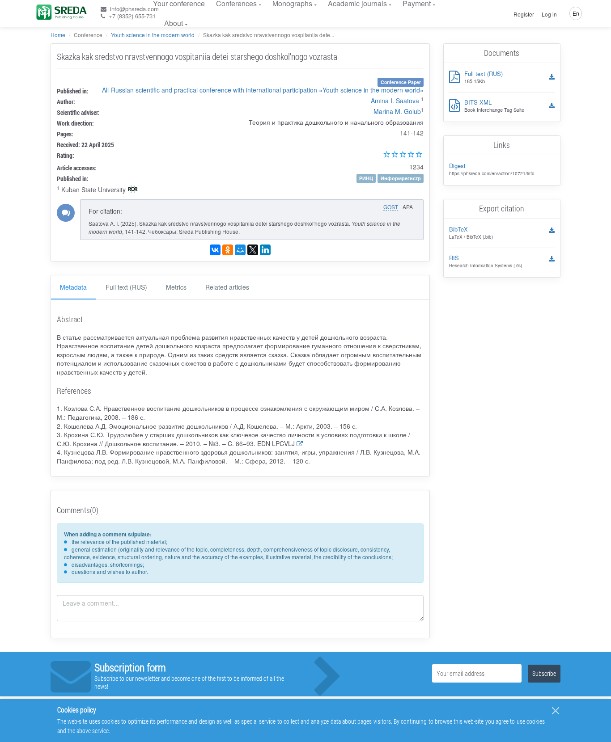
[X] (252, 250)
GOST (390, 207)
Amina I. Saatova (395, 100)
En (576, 13)
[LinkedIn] (265, 250)
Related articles (227, 286)
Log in (549, 14)
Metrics (176, 286)
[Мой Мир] (240, 250)
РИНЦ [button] (366, 178)
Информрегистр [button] (401, 178)
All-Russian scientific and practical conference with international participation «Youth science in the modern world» (263, 89)
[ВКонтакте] (215, 250)
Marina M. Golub (397, 111)
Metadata (73, 286)
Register (523, 14)
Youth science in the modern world (153, 34)
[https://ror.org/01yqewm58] (133, 190)
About (173, 23)
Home (58, 34)
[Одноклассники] (227, 250)
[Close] (555, 711)
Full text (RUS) (126, 286)
